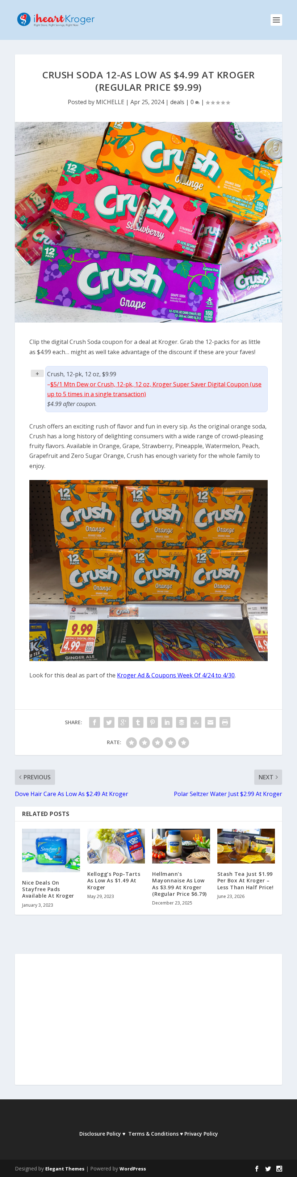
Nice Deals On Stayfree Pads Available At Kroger (48, 889)
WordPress (133, 1168)
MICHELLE (110, 102)
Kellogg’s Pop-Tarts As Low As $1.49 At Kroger (114, 880)
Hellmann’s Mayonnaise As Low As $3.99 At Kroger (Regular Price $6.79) (179, 883)
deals (177, 102)
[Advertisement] (148, 1024)
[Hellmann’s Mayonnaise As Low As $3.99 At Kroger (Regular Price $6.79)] (181, 846)
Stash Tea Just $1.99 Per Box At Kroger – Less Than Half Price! (245, 880)
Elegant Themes (64, 1168)
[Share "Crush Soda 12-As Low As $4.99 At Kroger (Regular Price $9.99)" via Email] (210, 722)
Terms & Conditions (153, 1133)
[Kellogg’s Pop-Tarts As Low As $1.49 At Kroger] (116, 846)
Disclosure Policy (100, 1133)
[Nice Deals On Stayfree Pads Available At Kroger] (51, 850)
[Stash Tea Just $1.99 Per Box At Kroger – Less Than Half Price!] (246, 846)
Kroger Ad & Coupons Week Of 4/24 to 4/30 (176, 675)
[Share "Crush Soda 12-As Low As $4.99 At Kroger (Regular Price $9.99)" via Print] (225, 722)
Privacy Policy (201, 1133)
